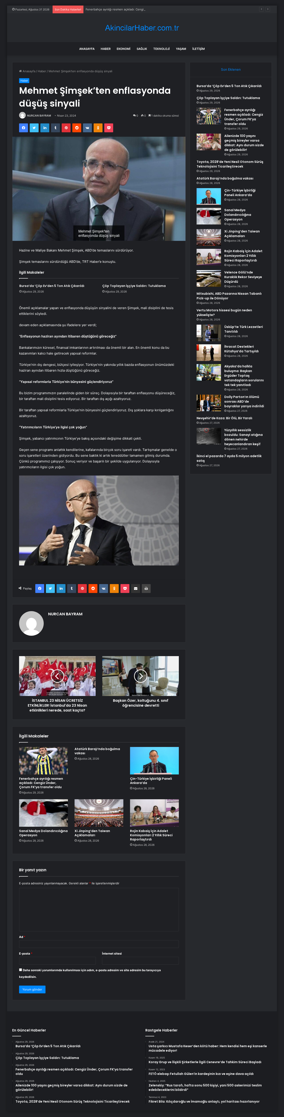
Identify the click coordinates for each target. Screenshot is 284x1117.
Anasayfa (87, 49)
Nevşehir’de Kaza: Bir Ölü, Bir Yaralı (224, 418)
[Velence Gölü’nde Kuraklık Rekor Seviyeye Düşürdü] (209, 278)
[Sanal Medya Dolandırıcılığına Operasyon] (43, 813)
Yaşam (181, 49)
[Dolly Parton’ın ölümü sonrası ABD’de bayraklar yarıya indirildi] (209, 403)
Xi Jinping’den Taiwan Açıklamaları (92, 833)
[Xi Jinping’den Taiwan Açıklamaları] (99, 813)
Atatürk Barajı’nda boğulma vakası (97, 751)
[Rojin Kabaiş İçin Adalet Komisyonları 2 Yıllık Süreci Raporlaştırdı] (154, 813)
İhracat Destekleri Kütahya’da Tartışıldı (241, 348)
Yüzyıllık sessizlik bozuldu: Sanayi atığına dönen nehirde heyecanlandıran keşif (243, 437)
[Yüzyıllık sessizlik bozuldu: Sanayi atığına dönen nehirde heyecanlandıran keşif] (209, 436)
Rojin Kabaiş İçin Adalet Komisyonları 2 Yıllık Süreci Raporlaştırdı (151, 835)
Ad (22, 937)
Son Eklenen (231, 69)
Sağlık (142, 49)
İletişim (198, 49)
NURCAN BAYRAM (39, 115)
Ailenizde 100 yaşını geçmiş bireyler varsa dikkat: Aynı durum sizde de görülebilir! (244, 143)
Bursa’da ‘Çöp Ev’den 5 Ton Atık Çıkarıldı (51, 286)
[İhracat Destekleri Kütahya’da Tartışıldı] (209, 352)
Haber (105, 49)
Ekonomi (123, 49)
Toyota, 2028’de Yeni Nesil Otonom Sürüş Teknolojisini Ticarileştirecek (230, 164)
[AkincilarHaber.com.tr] (142, 27)
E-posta (25, 953)
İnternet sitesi (112, 953)
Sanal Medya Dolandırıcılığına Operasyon (43, 833)
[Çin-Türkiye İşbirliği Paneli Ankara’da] (154, 760)
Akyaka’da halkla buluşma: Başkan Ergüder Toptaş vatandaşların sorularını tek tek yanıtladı (244, 375)
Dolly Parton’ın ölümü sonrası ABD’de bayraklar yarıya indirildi (244, 401)
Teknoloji (161, 49)
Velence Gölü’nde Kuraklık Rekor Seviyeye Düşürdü (243, 277)
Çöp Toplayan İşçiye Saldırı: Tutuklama (134, 286)
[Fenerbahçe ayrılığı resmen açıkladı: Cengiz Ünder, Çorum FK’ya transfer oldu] (43, 760)
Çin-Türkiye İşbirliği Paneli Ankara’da (151, 780)
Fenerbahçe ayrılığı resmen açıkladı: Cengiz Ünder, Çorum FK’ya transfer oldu (139, 9)
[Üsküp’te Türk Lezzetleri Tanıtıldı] (209, 333)
